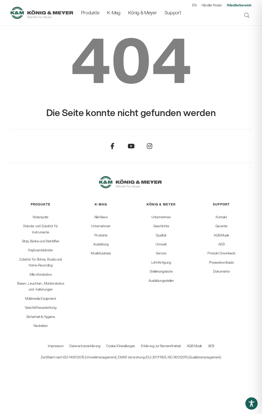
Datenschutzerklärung (85, 346)
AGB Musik (194, 346)
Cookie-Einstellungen (120, 346)
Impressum (55, 346)
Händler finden (212, 5)
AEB (211, 346)
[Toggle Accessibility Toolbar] (251, 403)
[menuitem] (90, 12)
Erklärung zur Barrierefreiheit (161, 346)
